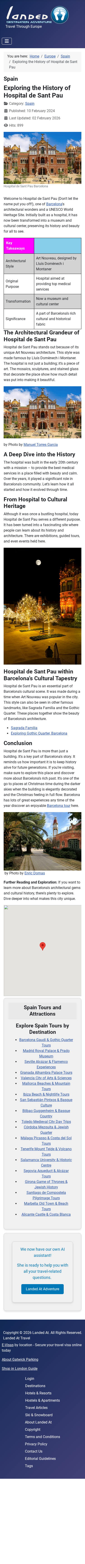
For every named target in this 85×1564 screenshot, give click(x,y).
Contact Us (33, 1451)
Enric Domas (34, 873)
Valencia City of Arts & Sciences (46, 1078)
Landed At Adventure (42, 1289)
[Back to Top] (77, 1555)
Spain (29, 103)
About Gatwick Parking (20, 1359)
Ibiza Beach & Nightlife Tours (46, 1094)
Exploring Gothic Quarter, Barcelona (39, 733)
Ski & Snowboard (39, 1415)
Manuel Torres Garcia (41, 444)
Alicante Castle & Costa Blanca (46, 1214)
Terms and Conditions (42, 1437)
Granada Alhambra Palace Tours (46, 1072)
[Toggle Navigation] (7, 41)
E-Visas (8, 1345)
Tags (29, 1466)
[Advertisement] (42, 1521)
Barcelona (54, 204)
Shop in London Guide (19, 1368)
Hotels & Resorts (38, 1393)
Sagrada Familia (24, 728)
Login (29, 1378)
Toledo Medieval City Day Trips (46, 1122)
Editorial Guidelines (40, 1458)
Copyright (32, 1429)
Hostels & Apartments (42, 1400)
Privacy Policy (36, 1444)
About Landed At (38, 1422)
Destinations (35, 1386)
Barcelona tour (58, 805)
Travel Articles (36, 1408)
